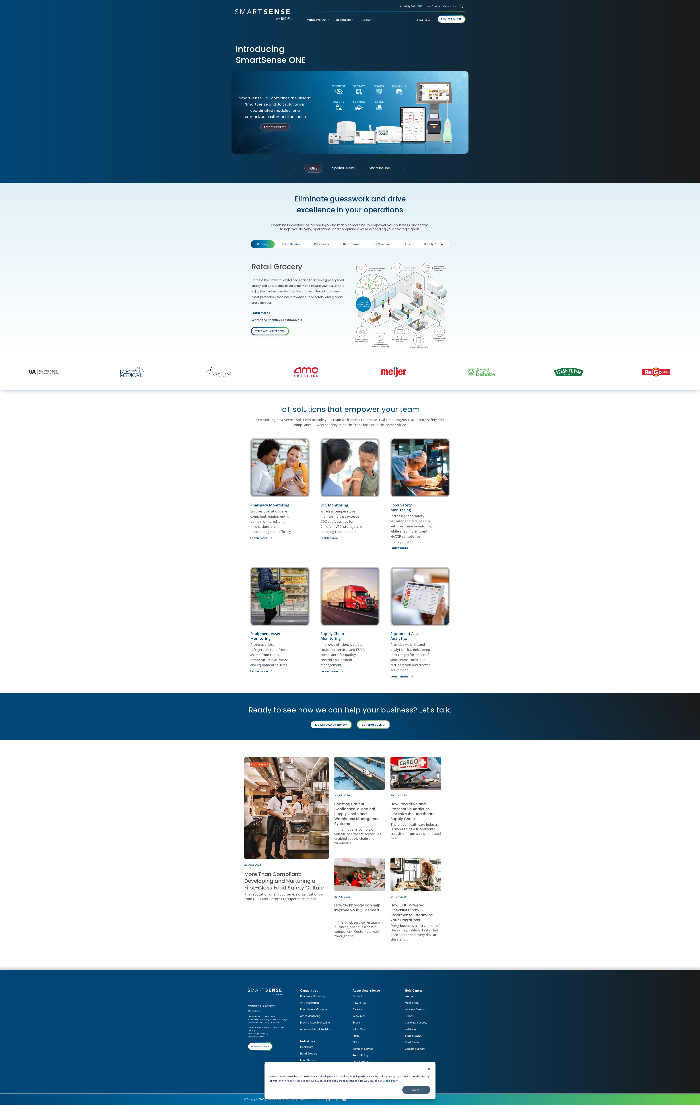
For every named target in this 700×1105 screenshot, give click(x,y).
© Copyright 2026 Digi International (262, 1099)
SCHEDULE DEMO (373, 725)
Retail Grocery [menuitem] (308, 1053)
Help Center (432, 6)
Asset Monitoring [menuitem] (310, 1015)
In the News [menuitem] (360, 1029)
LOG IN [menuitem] (422, 20)
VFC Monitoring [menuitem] (309, 1002)
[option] (82, 372)
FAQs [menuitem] (356, 1042)
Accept (416, 1089)
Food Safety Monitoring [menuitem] (314, 1009)
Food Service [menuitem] (308, 1060)
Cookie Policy (390, 1080)
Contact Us (450, 6)
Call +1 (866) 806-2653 (259, 1027)
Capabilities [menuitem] (309, 991)
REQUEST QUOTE (451, 19)
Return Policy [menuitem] (360, 1055)
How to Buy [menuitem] (359, 1002)
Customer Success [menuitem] (416, 1022)
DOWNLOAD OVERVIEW (331, 725)
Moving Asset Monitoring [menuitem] (315, 1022)
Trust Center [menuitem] (412, 1042)
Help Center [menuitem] (414, 991)
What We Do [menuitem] (316, 20)
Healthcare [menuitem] (306, 1046)
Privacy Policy (290, 1099)
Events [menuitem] (357, 1022)
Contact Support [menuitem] (415, 1048)
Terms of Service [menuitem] (363, 1048)
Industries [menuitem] (307, 1041)
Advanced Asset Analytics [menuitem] (315, 1029)
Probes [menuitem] (409, 1015)
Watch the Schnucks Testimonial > (277, 320)
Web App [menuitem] (410, 996)
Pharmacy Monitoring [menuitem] (313, 996)
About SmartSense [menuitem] (366, 991)
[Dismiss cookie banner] (429, 1069)
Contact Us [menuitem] (359, 996)
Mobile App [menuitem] (412, 1002)
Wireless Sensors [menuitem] (415, 1009)
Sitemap (304, 1099)
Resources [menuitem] (343, 20)
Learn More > (261, 313)
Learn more (259, 538)
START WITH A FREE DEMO (270, 331)
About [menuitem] (366, 20)
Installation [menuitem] (411, 1029)
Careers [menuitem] (357, 1009)
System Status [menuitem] (413, 1035)
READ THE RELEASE (275, 127)
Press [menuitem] (356, 1035)
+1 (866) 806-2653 (411, 6)
